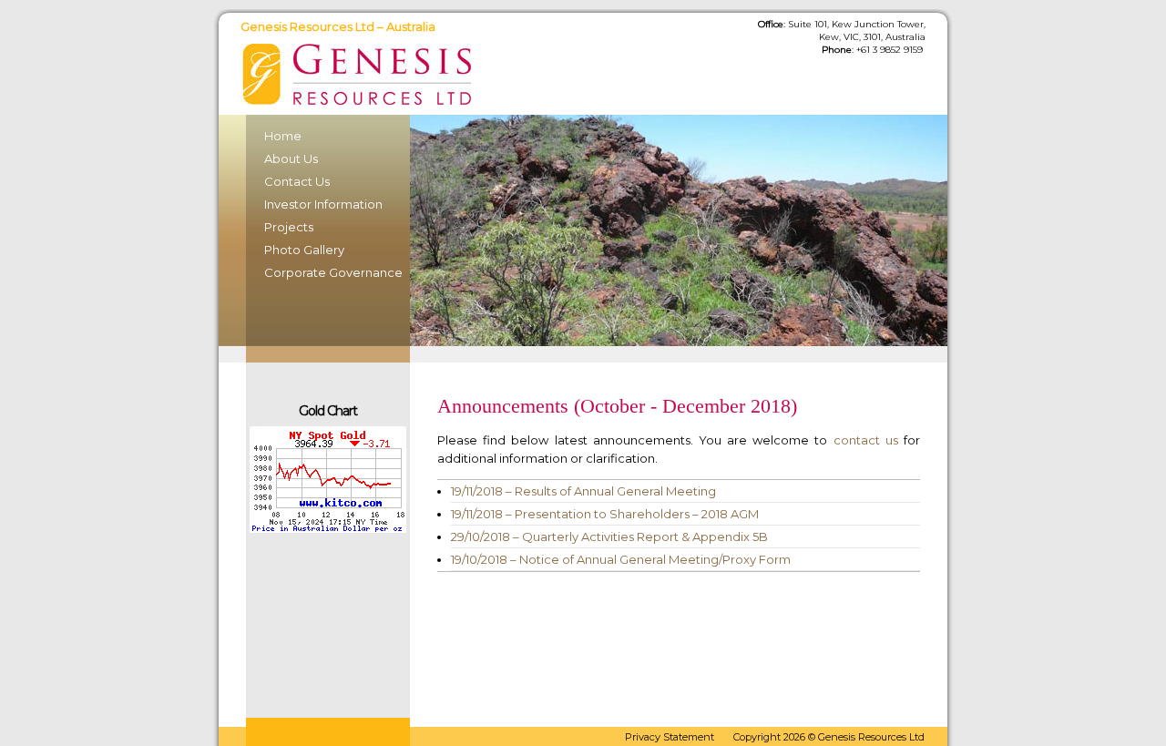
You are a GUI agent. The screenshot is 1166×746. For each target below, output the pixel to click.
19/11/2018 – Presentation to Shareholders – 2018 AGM (605, 513)
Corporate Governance (328, 272)
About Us (291, 158)
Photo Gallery (304, 249)
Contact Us (297, 181)
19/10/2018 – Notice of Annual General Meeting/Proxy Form (621, 559)
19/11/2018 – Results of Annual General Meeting (583, 491)
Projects (288, 227)
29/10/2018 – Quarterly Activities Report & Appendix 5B (609, 536)
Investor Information (323, 204)
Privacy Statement (669, 737)
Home (283, 135)
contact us (866, 440)
